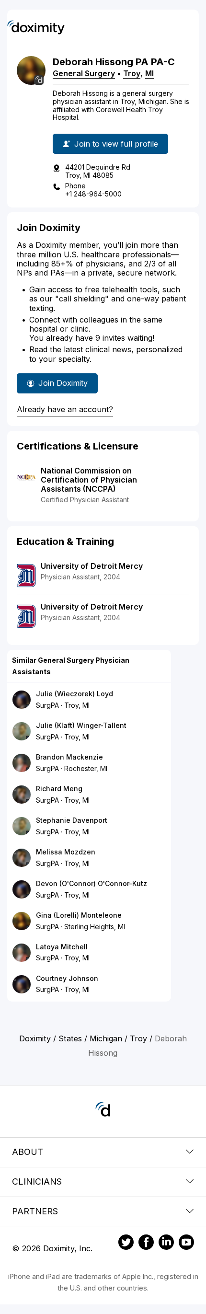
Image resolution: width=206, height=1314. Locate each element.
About (27, 1152)
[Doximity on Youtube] (186, 1243)
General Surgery (84, 73)
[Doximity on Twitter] (126, 1243)
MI (149, 73)
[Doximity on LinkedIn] (166, 1243)
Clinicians (37, 1181)
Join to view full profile (116, 144)
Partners (35, 1211)
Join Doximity (63, 383)
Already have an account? (65, 409)
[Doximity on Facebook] (146, 1243)
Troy (131, 73)
